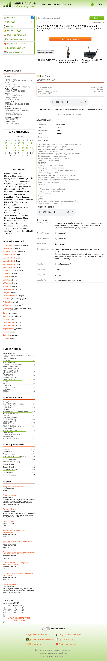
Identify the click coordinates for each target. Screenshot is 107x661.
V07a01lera (41, 244)
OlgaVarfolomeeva (12, 231)
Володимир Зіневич (10, 470)
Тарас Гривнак (11, 228)
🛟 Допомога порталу (36, 635)
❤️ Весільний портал (65, 644)
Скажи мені (8, 376)
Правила (67, 4)
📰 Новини (9, 18)
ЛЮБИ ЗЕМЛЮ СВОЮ (13, 100)
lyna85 (7, 173)
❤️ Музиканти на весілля (16, 44)
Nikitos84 (8, 200)
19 (14, 150)
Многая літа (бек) (10, 372)
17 (6, 150)
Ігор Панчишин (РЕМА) (11, 462)
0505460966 (9, 189)
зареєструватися (95, 110)
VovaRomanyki (10, 215)
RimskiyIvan (9, 218)
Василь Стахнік (8, 467)
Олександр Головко (45, 249)
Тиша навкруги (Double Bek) (17, 110)
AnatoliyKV (41, 280)
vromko (7, 210)
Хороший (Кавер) (12, 123)
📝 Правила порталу (65, 639)
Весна (5, 391)
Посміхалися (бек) (11, 368)
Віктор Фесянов (8, 464)
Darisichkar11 (27, 231)
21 (23, 150)
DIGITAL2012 (22, 226)
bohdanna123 (10, 205)
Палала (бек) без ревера (13, 427)
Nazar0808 (8, 192)
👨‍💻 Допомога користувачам (39, 639)
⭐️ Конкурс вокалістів (14, 48)
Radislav (40, 264)
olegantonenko (43, 238)
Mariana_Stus (10, 176)
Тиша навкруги (11, 119)
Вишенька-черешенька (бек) (15, 412)
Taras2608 (8, 186)
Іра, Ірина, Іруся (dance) (13, 404)
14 (23, 148)
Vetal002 (7, 184)
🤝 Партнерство (34, 644)
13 (19, 148)
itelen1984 (8, 202)
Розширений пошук (98, 22)
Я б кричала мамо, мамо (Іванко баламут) (17, 356)
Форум (57, 4)
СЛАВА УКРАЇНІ (9, 380)
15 (27, 148)
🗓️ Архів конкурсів (13, 52)
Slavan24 (19, 202)
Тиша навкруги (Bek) (13, 115)
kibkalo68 (8, 194)
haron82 (23, 228)
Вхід (100, 4)
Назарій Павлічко (23, 186)
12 (14, 148)
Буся (5, 383)
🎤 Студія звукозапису (15, 39)
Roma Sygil (17, 173)
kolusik (27, 202)
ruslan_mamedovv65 (13, 207)
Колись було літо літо (12, 431)
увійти (81, 110)
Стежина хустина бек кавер (17, 104)
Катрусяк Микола (9, 475)
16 (31, 148)
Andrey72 (16, 210)
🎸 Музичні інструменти (15, 35)
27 (6, 143)
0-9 (38, 26)
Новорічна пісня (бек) (12, 434)
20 (19, 150)
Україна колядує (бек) (12, 438)
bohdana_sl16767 (11, 213)
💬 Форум (9, 26)
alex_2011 (41, 269)
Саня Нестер (8, 472)
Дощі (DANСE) (8, 423)
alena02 (21, 176)
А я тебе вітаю (9, 387)
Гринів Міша (22, 218)
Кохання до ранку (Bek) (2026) (17, 87)
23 (31, 150)
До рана (6, 361)
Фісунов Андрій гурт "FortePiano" (15, 457)
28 (10, 143)
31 (23, 143)
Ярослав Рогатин (23, 192)
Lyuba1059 (23, 215)
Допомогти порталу (70, 39)
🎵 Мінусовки (10, 22)
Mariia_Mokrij (9, 179)
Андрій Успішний (9, 454)
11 (10, 148)
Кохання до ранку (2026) (15, 91)
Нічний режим (58, 629)
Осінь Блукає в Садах (12, 364)
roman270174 (19, 221)
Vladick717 (18, 200)
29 (14, 143)
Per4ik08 (8, 221)
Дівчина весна (9, 419)
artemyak (29, 200)
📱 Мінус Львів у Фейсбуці (68, 635)
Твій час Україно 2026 (14, 95)
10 (6, 148)
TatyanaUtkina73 (20, 184)
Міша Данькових (23, 197)
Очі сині (6, 415)
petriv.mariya (19, 194)
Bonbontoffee (25, 181)
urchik (14, 181)
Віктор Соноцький (44, 233)
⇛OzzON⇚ (22, 189)
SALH (26, 207)
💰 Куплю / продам (13, 31)
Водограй (7, 408)
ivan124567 (9, 197)
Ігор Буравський (96, 90)
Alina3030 (8, 234)
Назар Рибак (8, 451)
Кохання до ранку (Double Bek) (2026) (18, 81)
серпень (19, 136)
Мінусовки (46, 4)
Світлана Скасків (9, 459)
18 (10, 150)
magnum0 (9, 223)
